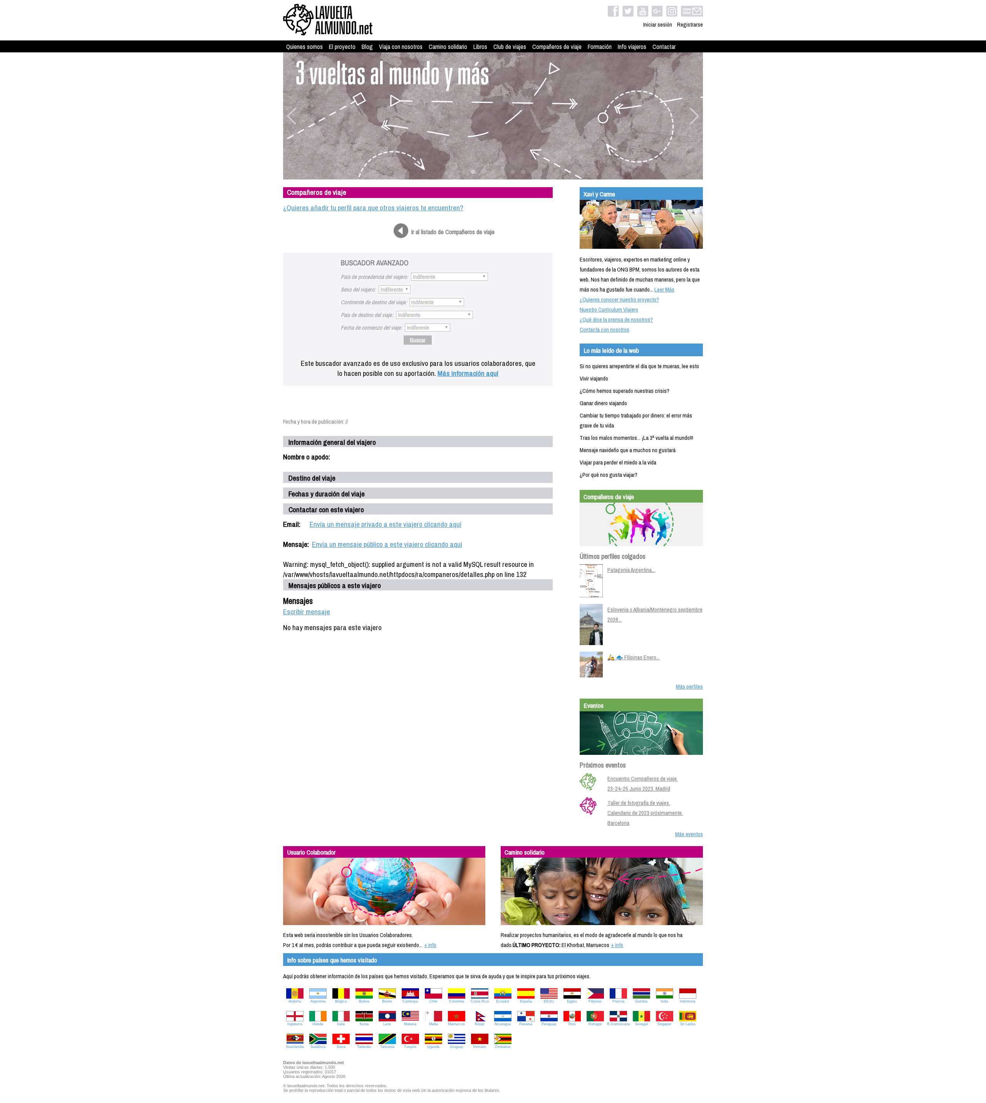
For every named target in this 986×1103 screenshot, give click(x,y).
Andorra (294, 1001)
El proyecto (342, 46)
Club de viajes (509, 46)
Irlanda (317, 1024)
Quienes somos (304, 46)
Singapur (664, 1024)
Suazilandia (295, 1047)
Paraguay (549, 1024)
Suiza (341, 1047)
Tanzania (387, 1047)
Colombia (456, 1001)
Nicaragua (503, 1024)
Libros (480, 46)
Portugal (595, 1024)
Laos (387, 1024)
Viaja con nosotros (401, 46)
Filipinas (595, 1001)
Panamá (525, 1024)
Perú (572, 1024)
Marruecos (456, 1024)
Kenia (364, 1024)
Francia (618, 1001)
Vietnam (479, 1047)
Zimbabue (503, 1047)
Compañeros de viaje (557, 46)
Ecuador (502, 1001)
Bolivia (364, 1001)
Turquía (410, 1047)
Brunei (387, 1001)
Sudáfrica (317, 1047)
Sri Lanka (687, 1024)
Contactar (664, 46)
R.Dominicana (618, 1024)
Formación (600, 46)
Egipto (572, 1001)
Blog (367, 46)
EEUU (549, 1001)
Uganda (433, 1047)
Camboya (410, 1001)
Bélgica (341, 1001)
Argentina (317, 1001)
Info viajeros (632, 46)
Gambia (641, 1001)
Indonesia (687, 1001)
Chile (433, 1001)
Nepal (479, 1024)
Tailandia (364, 1047)
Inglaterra (294, 1024)
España (526, 1001)
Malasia (410, 1024)
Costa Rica (480, 1001)
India (664, 1001)
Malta (433, 1024)
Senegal (641, 1024)
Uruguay (456, 1047)
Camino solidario (448, 46)
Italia (341, 1024)
